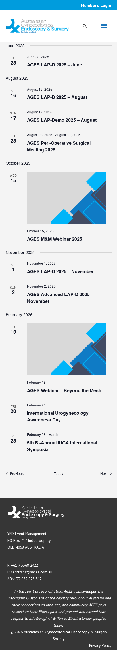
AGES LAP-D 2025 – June (54, 64)
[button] (85, 26)
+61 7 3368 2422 (24, 565)
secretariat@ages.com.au (31, 572)
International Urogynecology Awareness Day (58, 416)
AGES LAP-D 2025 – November (60, 271)
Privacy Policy (100, 645)
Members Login (96, 5)
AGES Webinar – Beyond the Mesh (64, 390)
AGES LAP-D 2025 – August (57, 97)
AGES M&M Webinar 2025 (54, 239)
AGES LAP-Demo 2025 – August (62, 120)
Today (58, 473)
